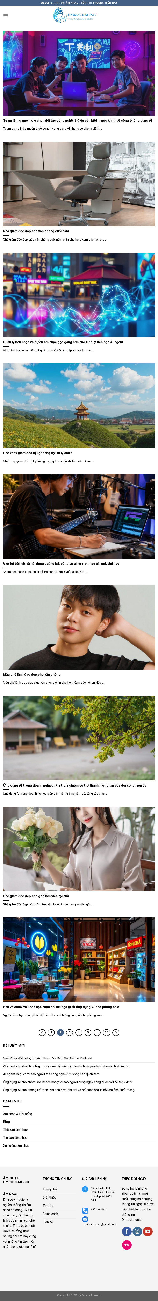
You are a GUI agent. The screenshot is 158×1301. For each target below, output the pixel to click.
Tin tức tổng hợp (15, 1138)
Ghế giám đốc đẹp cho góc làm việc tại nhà (36, 896)
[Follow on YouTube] (148, 1231)
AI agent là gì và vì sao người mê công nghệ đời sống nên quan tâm (51, 1074)
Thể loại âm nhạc (15, 1130)
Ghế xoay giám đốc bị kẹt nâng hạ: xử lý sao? (37, 453)
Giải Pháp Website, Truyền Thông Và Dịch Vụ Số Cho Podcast (47, 1058)
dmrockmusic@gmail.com (100, 1224)
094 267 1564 (99, 1208)
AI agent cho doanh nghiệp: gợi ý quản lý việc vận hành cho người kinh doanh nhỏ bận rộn (66, 1066)
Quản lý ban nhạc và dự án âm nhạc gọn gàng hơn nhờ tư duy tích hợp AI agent (63, 342)
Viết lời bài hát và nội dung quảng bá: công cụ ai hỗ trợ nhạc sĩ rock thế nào (61, 564)
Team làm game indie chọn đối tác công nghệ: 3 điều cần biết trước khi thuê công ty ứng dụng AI (77, 121)
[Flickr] (127, 1245)
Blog (6, 1122)
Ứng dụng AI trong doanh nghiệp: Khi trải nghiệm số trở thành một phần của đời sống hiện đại (75, 785)
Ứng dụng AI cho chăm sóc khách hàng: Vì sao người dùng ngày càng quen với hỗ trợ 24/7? (68, 1082)
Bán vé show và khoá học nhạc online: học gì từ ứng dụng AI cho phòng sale (61, 1007)
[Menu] (5, 15)
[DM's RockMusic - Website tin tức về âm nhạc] (79, 15)
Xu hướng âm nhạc (16, 1146)
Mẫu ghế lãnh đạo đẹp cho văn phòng (31, 675)
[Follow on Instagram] (137, 1231)
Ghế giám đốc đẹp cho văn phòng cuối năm (36, 231)
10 (106, 1032)
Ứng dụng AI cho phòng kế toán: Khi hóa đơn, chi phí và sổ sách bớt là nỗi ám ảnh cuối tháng (69, 1090)
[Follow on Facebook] (127, 1231)
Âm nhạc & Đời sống (17, 1114)
